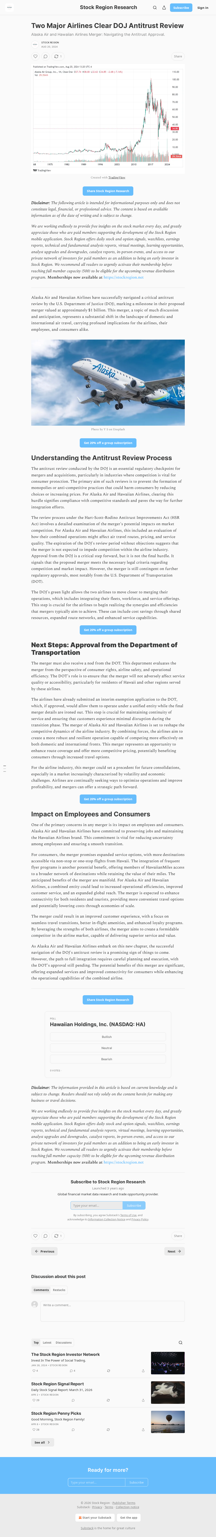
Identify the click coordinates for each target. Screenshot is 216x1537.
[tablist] (49, 1290)
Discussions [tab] (64, 1342)
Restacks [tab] (59, 1290)
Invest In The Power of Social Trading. (58, 1360)
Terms (109, 1507)
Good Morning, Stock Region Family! (58, 1419)
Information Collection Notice (106, 1219)
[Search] (155, 7)
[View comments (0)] (45, 56)
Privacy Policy (139, 1219)
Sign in (202, 7)
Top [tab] (36, 1342)
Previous (47, 1251)
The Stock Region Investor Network (65, 1354)
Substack (87, 1528)
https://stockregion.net (124, 277)
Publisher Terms (123, 1503)
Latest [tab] (47, 1342)
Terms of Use (128, 1215)
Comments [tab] (41, 1290)
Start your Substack (96, 1518)
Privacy (97, 1507)
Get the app (128, 1518)
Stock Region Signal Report (57, 1384)
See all (40, 1442)
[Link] (25, 457)
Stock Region (50, 42)
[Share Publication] (164, 7)
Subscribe (181, 7)
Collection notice (127, 1507)
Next (172, 1251)
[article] (108, 1363)
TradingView (116, 177)
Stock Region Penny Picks (56, 1413)
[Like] (35, 56)
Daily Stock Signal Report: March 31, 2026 (61, 1390)
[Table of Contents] (5, 768)
